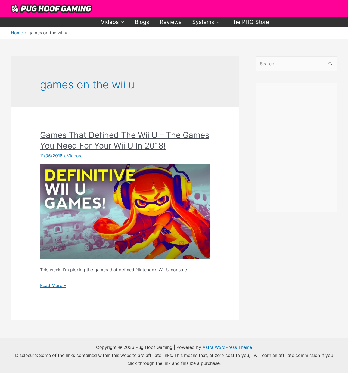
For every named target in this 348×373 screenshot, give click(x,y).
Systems (203, 22)
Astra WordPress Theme (227, 347)
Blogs (142, 22)
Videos (110, 22)
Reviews (170, 22)
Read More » (53, 285)
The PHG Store (249, 22)
